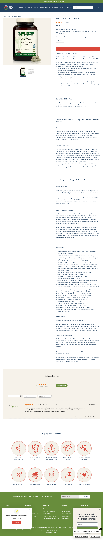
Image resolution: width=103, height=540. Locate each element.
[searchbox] (13, 396)
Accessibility (65, 518)
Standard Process (24, 7)
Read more (71, 412)
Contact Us (46, 513)
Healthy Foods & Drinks (41, 7)
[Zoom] (27, 41)
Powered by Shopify (50, 532)
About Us (68, 7)
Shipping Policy (66, 511)
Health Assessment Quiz (32, 513)
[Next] (50, 72)
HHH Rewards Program (50, 516)
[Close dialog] (99, 509)
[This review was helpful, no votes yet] (90, 417)
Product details (95, 536)
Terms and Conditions (68, 513)
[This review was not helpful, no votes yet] (93, 417)
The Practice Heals (49, 511)
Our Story (46, 508)
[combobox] (83, 7)
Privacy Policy (66, 516)
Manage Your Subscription (51, 518)
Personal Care (57, 7)
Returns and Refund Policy (70, 508)
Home (5, 16)
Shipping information (81, 536)
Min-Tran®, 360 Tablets (14, 16)
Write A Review (61, 385)
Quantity (59, 40)
